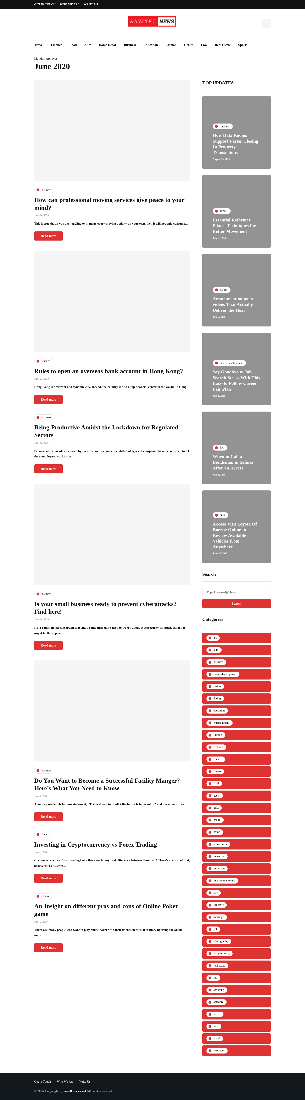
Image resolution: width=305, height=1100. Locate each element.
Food (73, 45)
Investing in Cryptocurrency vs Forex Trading (95, 844)
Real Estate (223, 45)
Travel (38, 45)
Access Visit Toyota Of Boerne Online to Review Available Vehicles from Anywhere (235, 535)
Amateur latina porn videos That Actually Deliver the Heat (233, 304)
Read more (48, 236)
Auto (87, 45)
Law (204, 45)
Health (188, 45)
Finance (56, 45)
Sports (242, 45)
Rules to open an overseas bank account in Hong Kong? (108, 371)
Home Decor (107, 45)
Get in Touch (45, 4)
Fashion (171, 45)
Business (130, 45)
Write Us (91, 4)
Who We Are (69, 4)
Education (150, 45)
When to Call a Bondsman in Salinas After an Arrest (233, 462)
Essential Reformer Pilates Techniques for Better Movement (234, 225)
